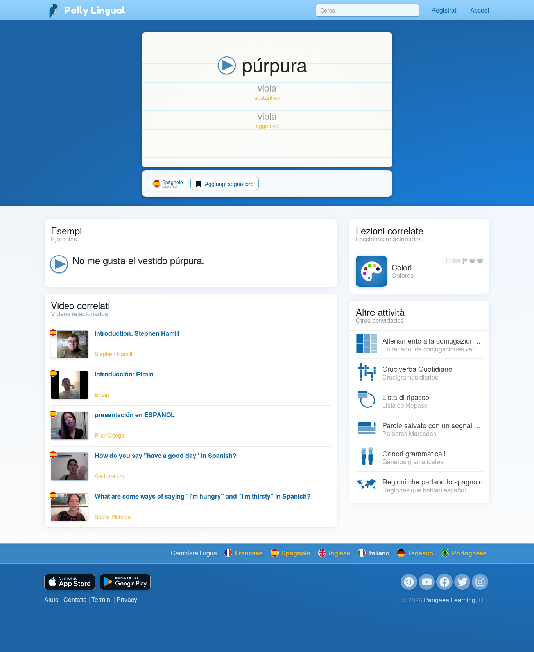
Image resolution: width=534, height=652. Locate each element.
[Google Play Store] (125, 582)
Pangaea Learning (449, 599)
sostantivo (267, 97)
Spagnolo (295, 552)
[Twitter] (462, 582)
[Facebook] (444, 582)
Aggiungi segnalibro (228, 183)
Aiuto (51, 599)
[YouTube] (427, 582)
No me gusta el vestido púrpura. (138, 260)
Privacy (126, 599)
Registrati (444, 9)
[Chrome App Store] (409, 582)
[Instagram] (480, 582)
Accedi (479, 9)
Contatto (75, 599)
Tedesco (419, 552)
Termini (101, 599)
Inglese (338, 552)
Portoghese (468, 552)
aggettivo (267, 125)
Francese (248, 552)
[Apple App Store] (69, 582)
